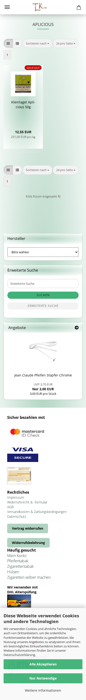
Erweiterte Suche (43, 306)
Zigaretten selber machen (29, 577)
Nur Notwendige (43, 678)
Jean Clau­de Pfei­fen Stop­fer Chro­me (43, 375)
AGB (10, 507)
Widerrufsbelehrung (28, 542)
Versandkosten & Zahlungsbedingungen (37, 511)
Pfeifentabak (17, 560)
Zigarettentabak (20, 566)
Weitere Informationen (43, 690)
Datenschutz (16, 516)
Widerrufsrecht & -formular (27, 502)
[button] (8, 43)
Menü (7, 7)
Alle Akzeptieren (43, 664)
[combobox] (37, 43)
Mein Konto (17, 555)
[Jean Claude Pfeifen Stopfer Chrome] (43, 351)
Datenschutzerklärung (19, 655)
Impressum (15, 497)
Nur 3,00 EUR (43, 386)
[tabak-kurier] (43, 7)
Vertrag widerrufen (27, 528)
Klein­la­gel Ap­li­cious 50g (23, 104)
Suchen (43, 295)
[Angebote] (77, 327)
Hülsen (13, 571)
